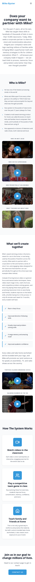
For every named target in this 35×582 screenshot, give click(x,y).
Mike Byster (8, 3)
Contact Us (17, 572)
